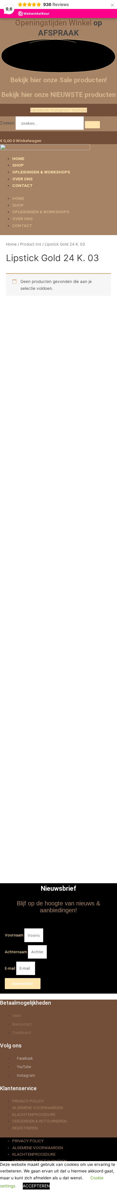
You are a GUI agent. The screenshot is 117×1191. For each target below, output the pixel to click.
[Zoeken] (92, 124)
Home (11, 244)
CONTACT (22, 185)
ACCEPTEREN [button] (36, 1186)
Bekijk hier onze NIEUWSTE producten (59, 94)
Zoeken (7, 123)
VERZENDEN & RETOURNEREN (39, 1121)
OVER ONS (22, 178)
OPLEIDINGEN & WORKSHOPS (41, 172)
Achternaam (16, 951)
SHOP (18, 165)
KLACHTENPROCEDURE (34, 1114)
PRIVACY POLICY (28, 1101)
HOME (18, 158)
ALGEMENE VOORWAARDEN (37, 1107)
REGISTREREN (25, 1127)
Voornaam (14, 935)
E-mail (10, 968)
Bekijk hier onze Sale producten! (58, 80)
